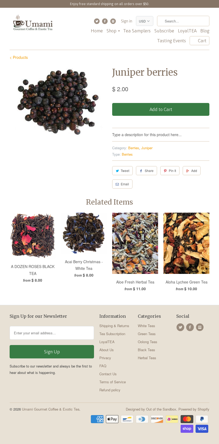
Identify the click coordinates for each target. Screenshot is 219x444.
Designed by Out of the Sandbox (151, 409)
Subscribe (164, 30)
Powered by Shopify (193, 409)
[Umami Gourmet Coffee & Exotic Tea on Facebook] (105, 22)
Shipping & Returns (114, 325)
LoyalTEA (187, 30)
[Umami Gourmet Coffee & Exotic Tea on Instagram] (113, 22)
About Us (106, 349)
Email (125, 184)
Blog (204, 30)
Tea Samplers (137, 30)
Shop (113, 30)
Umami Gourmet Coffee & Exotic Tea (50, 409)
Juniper (146, 147)
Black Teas (146, 349)
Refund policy (109, 389)
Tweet (125, 170)
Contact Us (108, 373)
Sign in (126, 21)
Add (194, 170)
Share (149, 170)
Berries (133, 147)
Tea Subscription (112, 333)
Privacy (105, 357)
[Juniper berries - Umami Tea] (58, 101)
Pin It (172, 170)
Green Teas (147, 333)
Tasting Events (171, 40)
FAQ (102, 365)
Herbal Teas (147, 357)
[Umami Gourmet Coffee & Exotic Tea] (33, 24)
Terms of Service (112, 381)
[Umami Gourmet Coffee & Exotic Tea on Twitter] (97, 22)
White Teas (146, 325)
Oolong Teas (147, 341)
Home (97, 30)
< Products (19, 57)
